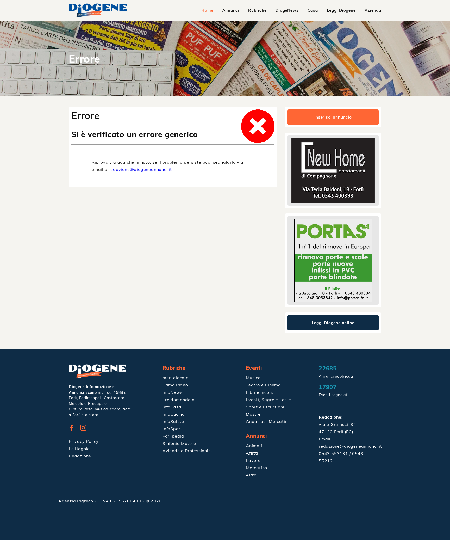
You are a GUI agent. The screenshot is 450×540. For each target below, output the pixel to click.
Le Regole (79, 448)
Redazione (80, 455)
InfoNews (172, 392)
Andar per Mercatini (267, 421)
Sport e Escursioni (265, 406)
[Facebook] (74, 429)
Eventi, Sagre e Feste (268, 399)
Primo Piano (175, 385)
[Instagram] (85, 429)
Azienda (373, 10)
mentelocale (175, 377)
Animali (254, 445)
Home (207, 10)
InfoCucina (173, 414)
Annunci (230, 10)
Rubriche (257, 10)
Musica (253, 377)
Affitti (252, 453)
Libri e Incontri (261, 392)
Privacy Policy (84, 441)
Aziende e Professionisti (188, 450)
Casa (313, 10)
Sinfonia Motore (179, 443)
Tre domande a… (180, 399)
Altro (251, 474)
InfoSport (172, 428)
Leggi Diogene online (333, 322)
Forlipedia (173, 436)
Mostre (253, 414)
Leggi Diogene (341, 10)
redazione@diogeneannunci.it (140, 169)
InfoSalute (173, 421)
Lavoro (253, 460)
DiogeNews (287, 10)
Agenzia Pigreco (76, 501)
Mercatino (256, 467)
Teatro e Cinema (263, 385)
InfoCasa (171, 406)
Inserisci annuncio (333, 117)
